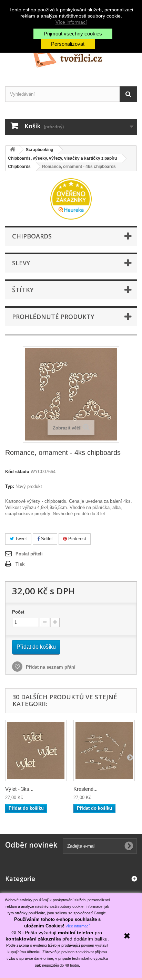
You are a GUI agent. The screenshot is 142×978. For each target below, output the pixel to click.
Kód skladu (17, 471)
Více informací (71, 22)
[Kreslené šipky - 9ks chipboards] (104, 750)
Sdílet (46, 538)
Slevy (21, 263)
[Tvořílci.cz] (71, 56)
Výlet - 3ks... (19, 789)
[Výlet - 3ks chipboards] (36, 750)
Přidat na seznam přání (49, 667)
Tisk (20, 564)
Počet (18, 612)
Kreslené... (85, 789)
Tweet (20, 538)
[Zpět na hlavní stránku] (12, 150)
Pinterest (76, 538)
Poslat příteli (29, 553)
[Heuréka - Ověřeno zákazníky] (71, 198)
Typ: (9, 486)
